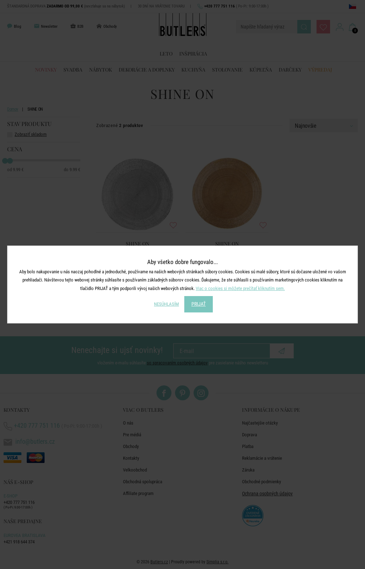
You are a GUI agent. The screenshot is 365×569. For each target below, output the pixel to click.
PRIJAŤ (198, 304)
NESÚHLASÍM (166, 304)
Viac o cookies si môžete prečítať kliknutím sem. (240, 288)
